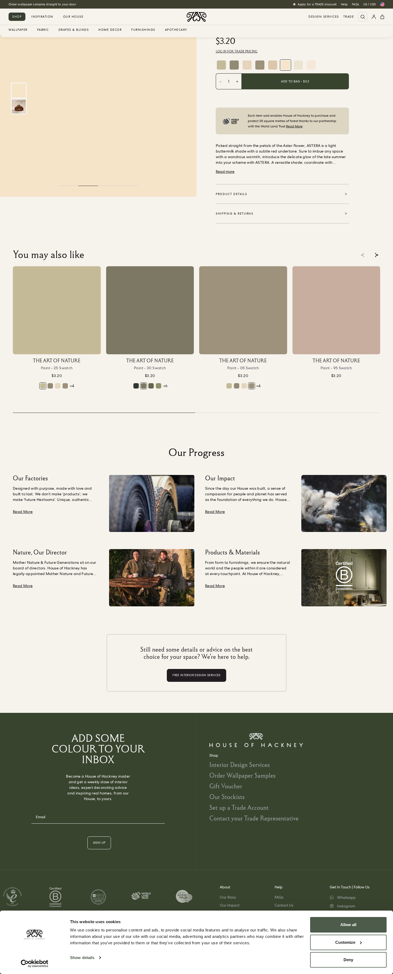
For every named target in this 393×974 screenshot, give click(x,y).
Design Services (324, 16)
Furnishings (143, 30)
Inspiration (42, 16)
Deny (348, 959)
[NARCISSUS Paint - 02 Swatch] (298, 65)
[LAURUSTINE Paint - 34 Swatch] (151, 386)
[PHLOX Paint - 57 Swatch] (272, 65)
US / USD (369, 4)
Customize (345, 942)
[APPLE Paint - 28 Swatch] (158, 386)
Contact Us (284, 905)
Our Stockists (227, 797)
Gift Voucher (225, 786)
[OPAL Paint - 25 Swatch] (221, 65)
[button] (376, 255)
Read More (294, 126)
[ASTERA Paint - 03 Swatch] (285, 65)
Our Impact (230, 905)
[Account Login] (374, 16)
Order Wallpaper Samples (242, 775)
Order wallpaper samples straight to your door (42, 4)
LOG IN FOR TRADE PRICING (236, 51)
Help (344, 4)
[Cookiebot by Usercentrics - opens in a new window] (34, 964)
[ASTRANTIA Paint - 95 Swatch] (336, 310)
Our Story (228, 897)
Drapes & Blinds (74, 30)
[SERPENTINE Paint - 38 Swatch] (136, 386)
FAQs (355, 4)
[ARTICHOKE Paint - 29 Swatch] (234, 65)
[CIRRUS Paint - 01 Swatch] (311, 65)
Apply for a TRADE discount (317, 4)
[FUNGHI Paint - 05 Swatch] (259, 65)
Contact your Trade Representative (254, 818)
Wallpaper (18, 30)
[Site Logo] (196, 17)
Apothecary (176, 30)
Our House (73, 16)
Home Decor (110, 30)
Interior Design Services (239, 764)
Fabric (43, 30)
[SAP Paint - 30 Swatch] (150, 310)
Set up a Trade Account (239, 807)
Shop (17, 16)
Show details (82, 957)
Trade (348, 16)
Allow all (348, 924)
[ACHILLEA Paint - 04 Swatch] (247, 65)
